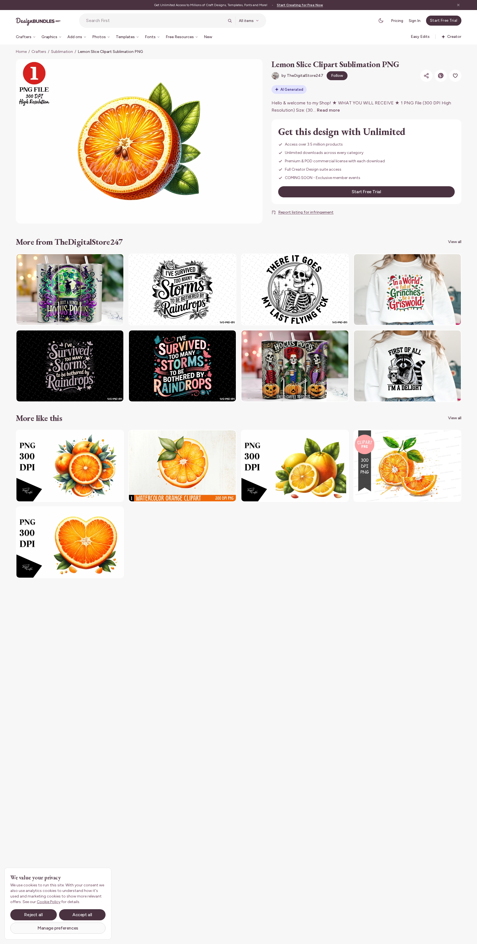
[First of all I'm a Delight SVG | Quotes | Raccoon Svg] (407, 365)
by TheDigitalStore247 (302, 75)
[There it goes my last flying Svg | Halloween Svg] (294, 289)
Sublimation (62, 51)
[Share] (426, 76)
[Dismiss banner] (458, 5)
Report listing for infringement (306, 212)
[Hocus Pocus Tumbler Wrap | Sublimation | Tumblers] (69, 289)
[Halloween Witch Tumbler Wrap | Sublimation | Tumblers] (294, 365)
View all (454, 241)
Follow (337, 75)
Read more (328, 110)
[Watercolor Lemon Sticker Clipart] (294, 465)
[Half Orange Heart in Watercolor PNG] (69, 542)
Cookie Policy (48, 901)
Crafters (38, 51)
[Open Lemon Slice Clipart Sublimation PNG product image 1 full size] (139, 141)
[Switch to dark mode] (380, 20)
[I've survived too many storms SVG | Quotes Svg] (182, 289)
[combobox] (155, 20)
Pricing (397, 20)
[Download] (104, 261)
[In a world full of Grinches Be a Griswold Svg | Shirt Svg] (407, 289)
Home (21, 51)
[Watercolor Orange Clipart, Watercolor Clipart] (182, 465)
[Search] (229, 20)
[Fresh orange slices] (407, 465)
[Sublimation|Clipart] (69, 465)
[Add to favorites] (455, 76)
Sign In (414, 20)
